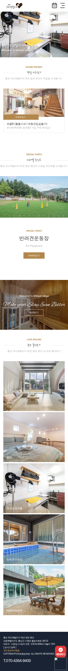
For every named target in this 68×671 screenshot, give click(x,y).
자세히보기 (34, 255)
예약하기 (54, 5)
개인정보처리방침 (11, 650)
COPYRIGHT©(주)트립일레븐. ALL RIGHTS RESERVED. (29, 654)
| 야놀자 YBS (49, 644)
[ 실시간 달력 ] (9, 647)
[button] (4, 32)
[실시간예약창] (60, 651)
